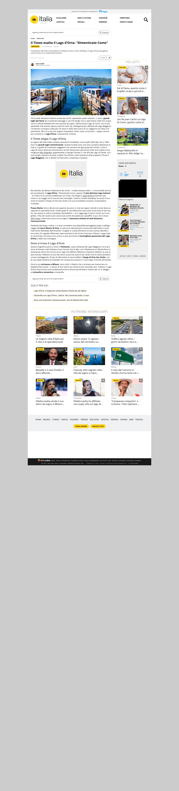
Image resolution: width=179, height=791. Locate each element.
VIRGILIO (58, 460)
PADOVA (139, 419)
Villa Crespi (35, 218)
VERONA (114, 419)
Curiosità (103, 18)
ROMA (38, 419)
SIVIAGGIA (115, 460)
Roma (113, 336)
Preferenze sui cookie (74, 463)
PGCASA (86, 460)
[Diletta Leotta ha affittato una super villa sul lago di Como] (89, 387)
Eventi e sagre (126, 22)
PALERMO (74, 419)
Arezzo (113, 398)
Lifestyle (60, 22)
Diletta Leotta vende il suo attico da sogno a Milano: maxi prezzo (50, 404)
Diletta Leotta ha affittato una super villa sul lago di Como (87, 404)
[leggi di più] (109, 64)
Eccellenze (61, 18)
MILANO (46, 419)
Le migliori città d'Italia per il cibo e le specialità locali (50, 340)
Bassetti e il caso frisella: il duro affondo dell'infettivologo (50, 372)
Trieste (38, 336)
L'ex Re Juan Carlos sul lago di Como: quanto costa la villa (131, 122)
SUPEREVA (138, 460)
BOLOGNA (94, 419)
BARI (131, 419)
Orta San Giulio (47, 46)
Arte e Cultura (84, 18)
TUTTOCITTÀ (103, 460)
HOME (33, 38)
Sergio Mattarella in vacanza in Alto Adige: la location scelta (130, 153)
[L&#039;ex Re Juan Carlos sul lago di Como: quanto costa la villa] (133, 105)
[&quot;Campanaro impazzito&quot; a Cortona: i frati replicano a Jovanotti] (127, 387)
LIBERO (53, 460)
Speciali (81, 22)
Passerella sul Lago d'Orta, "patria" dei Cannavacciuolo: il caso (61, 295)
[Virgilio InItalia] (41, 20)
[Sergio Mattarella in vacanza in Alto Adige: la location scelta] (133, 137)
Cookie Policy (63, 463)
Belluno (114, 367)
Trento (119, 85)
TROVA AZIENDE (81, 426)
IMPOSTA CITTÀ (98, 426)
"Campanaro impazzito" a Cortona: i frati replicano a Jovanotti (125, 404)
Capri (75, 367)
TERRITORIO (40, 38)
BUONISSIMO (130, 460)
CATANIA (123, 419)
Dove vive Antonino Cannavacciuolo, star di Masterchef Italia (61, 300)
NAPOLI (64, 419)
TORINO (55, 419)
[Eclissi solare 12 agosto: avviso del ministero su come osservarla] (89, 325)
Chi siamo (44, 463)
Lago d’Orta (88, 195)
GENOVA (105, 419)
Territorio (125, 18)
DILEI (109, 460)
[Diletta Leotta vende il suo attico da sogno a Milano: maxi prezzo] (51, 387)
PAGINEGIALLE (66, 460)
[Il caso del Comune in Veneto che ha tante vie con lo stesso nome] (127, 356)
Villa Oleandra (46, 152)
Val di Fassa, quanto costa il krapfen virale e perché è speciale (131, 91)
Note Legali (51, 463)
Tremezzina (121, 116)
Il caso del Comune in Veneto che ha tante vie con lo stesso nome (126, 372)
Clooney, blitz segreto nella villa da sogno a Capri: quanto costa (88, 372)
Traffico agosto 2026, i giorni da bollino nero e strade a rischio (123, 341)
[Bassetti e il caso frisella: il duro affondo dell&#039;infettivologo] (51, 356)
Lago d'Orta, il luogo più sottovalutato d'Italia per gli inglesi (60, 290)
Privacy (57, 463)
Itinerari (103, 22)
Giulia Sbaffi (40, 64)
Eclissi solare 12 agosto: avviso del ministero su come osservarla (86, 341)
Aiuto (82, 463)
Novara (56, 46)
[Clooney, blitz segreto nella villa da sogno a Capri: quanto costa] (89, 356)
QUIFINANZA (122, 460)
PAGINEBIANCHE (94, 460)
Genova (38, 367)
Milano (76, 336)
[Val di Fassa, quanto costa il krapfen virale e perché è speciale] (133, 74)
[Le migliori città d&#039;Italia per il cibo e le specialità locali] (51, 325)
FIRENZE (84, 419)
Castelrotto (121, 147)
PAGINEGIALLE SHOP (77, 460)
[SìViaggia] (103, 11)
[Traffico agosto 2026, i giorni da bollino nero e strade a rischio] (127, 325)
